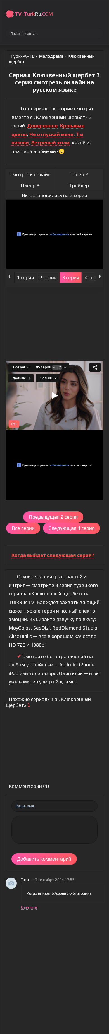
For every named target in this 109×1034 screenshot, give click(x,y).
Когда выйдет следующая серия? (52, 555)
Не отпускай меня (51, 134)
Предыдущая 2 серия (53, 517)
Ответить (29, 907)
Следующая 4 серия (71, 528)
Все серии (23, 528)
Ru (34, 14)
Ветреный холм (50, 142)
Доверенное (42, 125)
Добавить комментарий (44, 859)
